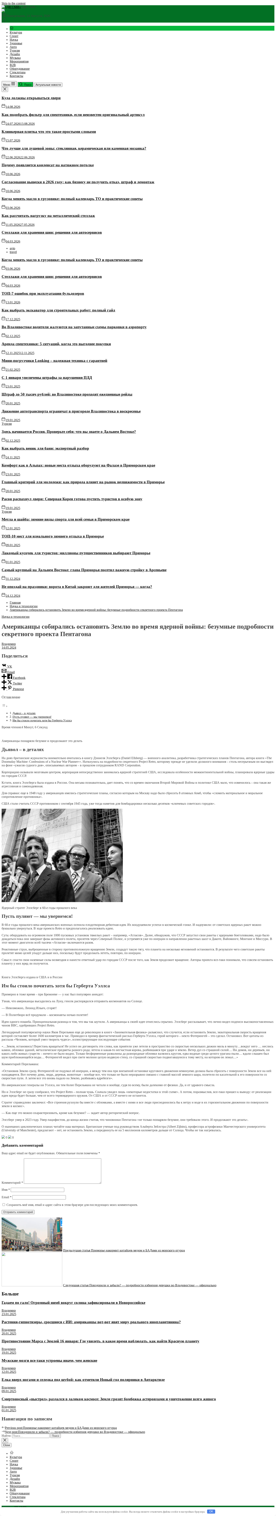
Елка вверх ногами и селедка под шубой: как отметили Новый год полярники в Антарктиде (83, 1379)
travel (13, 252)
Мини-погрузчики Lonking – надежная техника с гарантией (54, 360)
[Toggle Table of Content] (5, 706)
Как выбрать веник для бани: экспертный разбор (45, 448)
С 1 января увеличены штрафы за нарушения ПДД (47, 377)
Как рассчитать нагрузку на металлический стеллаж (48, 216)
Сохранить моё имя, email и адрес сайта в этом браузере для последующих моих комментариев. (72, 1205)
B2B (13, 65)
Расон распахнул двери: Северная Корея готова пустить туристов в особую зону (72, 499)
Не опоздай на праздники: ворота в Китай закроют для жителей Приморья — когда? (77, 587)
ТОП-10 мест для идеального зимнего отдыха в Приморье (53, 536)
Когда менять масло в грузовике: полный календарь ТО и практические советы (72, 199)
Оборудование (20, 68)
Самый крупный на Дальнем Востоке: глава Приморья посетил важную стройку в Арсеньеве (84, 570)
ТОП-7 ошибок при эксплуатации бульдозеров (43, 293)
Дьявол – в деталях (24, 713)
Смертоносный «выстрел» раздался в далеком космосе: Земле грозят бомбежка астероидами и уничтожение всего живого (109, 1399)
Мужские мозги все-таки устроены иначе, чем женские (49, 1360)
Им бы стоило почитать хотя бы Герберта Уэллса (42, 720)
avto (12, 248)
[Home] (12, 28)
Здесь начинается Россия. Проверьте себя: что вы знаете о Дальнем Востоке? (69, 431)
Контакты (16, 76)
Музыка (15, 57)
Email (7, 1197)
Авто (13, 47)
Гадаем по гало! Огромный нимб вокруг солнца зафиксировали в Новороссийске (73, 1302)
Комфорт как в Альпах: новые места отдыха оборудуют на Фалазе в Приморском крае (78, 465)
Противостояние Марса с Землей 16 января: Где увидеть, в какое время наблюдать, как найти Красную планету (100, 1341)
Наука (14, 39)
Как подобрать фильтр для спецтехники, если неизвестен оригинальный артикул (73, 115)
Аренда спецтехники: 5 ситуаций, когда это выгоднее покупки (56, 344)
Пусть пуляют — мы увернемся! (32, 716)
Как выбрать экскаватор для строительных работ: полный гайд (58, 310)
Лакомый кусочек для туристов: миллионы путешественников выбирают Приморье (76, 553)
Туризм (15, 50)
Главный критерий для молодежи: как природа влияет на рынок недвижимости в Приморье (83, 482)
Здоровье (16, 43)
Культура (16, 32)
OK (211, 1511)
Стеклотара (17, 72)
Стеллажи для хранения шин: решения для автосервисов (52, 232)
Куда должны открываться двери (31, 98)
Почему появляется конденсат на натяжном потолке (48, 165)
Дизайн (15, 54)
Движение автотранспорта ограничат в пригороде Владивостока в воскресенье (71, 411)
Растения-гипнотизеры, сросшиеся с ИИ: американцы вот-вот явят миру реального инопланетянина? (91, 1322)
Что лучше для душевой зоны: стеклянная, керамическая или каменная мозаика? (74, 148)
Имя (6, 1189)
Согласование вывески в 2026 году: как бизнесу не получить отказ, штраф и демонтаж (78, 182)
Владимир (9, 644)
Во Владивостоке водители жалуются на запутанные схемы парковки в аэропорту (74, 327)
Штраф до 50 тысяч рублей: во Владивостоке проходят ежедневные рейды (67, 394)
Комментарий (12, 1182)
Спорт (14, 36)
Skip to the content (13, 3)
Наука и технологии (15, 616)
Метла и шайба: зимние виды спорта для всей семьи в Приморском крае (66, 519)
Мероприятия (19, 61)
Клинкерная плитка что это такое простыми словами (49, 131)
